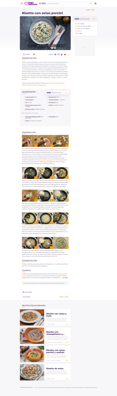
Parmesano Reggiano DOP (32, 116)
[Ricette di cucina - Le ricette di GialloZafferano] (95, 3)
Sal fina (51, 105)
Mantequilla (52, 102)
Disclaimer (81, 387)
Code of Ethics (86, 387)
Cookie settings (75, 387)
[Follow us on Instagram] (58, 54)
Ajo (26, 102)
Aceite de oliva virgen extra (32, 105)
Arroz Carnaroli (29, 97)
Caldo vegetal (29, 99)
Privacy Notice (56, 387)
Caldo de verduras (56, 148)
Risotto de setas (54, 368)
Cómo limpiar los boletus (46, 159)
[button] (64, 278)
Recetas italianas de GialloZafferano (35, 3)
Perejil (27, 120)
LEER (67, 324)
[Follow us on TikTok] (62, 54)
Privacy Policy (62, 387)
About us (45, 387)
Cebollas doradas (53, 99)
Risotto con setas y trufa (56, 315)
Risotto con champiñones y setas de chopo (54, 333)
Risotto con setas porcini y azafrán (55, 351)
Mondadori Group (93, 387)
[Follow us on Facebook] (55, 54)
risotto (29, 75)
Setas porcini (52, 97)
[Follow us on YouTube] (65, 54)
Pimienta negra (29, 109)
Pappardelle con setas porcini (37, 85)
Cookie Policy (68, 387)
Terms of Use (50, 387)
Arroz (24, 9)
